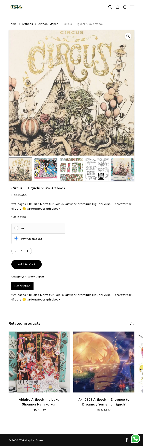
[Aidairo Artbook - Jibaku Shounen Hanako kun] (39, 362)
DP (23, 228)
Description (22, 286)
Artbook (27, 24)
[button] (132, 7)
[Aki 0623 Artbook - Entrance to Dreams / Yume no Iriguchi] (103, 362)
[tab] (22, 286)
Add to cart (26, 264)
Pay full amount (31, 238)
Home (13, 24)
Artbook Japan (48, 24)
